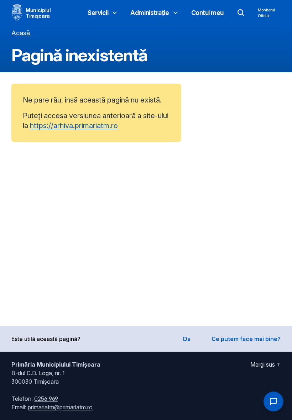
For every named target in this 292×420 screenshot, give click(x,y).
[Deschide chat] (273, 401)
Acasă (20, 33)
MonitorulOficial (266, 12)
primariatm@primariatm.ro (60, 407)
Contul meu (207, 12)
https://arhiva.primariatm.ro (74, 125)
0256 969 (46, 398)
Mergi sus (262, 364)
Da (187, 338)
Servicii (98, 12)
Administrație (149, 12)
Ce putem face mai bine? (246, 338)
